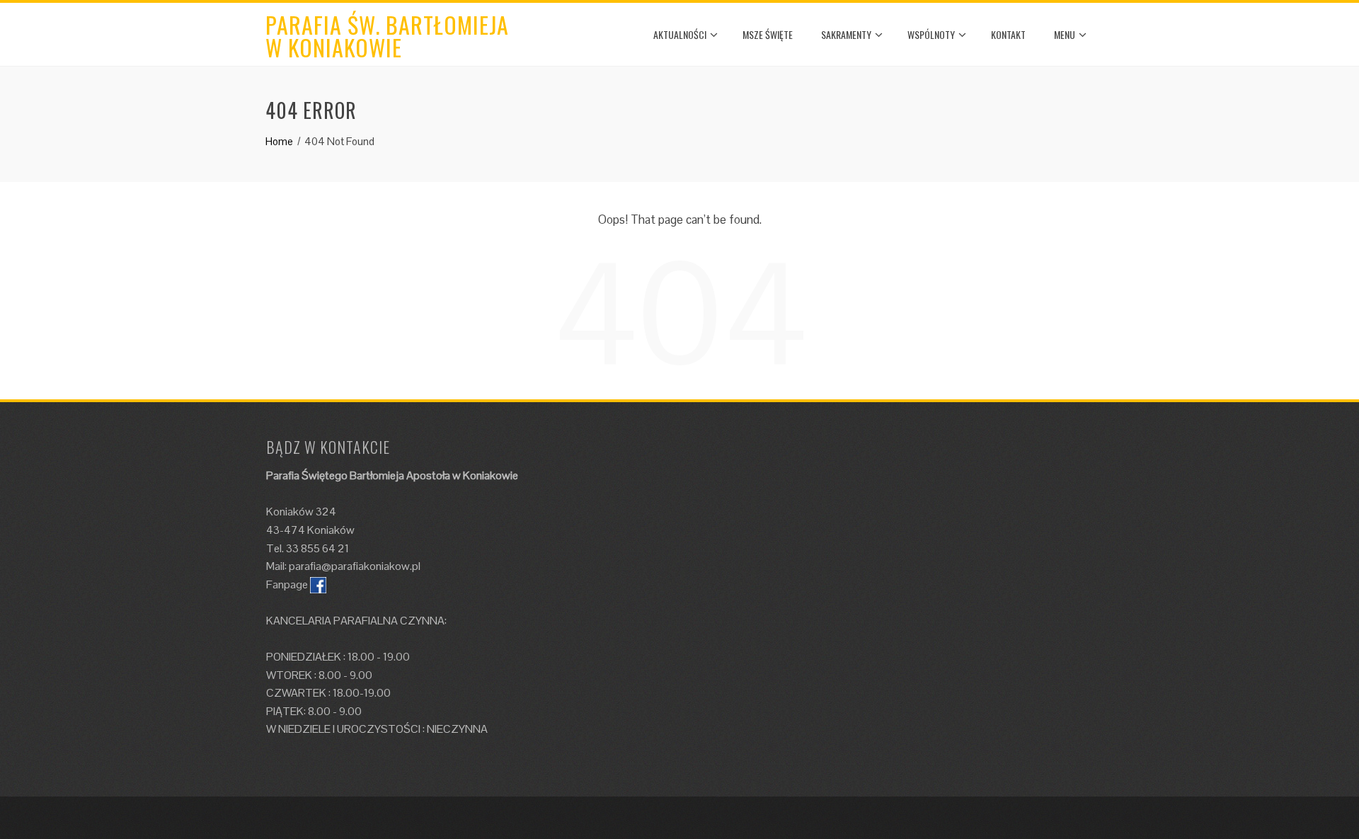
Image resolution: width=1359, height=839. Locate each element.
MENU (1064, 34)
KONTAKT (1008, 34)
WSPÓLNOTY (931, 34)
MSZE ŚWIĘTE (767, 34)
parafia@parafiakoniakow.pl (354, 566)
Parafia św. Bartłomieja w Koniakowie (387, 36)
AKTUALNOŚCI (679, 34)
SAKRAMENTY (846, 34)
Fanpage (287, 584)
